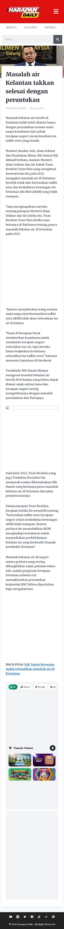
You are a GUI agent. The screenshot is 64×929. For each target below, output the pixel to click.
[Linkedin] (53, 917)
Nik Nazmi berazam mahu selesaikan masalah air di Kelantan (30, 669)
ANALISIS (30, 27)
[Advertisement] (32, 274)
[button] (54, 12)
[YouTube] (11, 917)
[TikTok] (39, 917)
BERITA (11, 27)
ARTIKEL (50, 27)
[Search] (57, 39)
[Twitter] (25, 917)
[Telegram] (46, 917)
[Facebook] (32, 917)
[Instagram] (18, 917)
